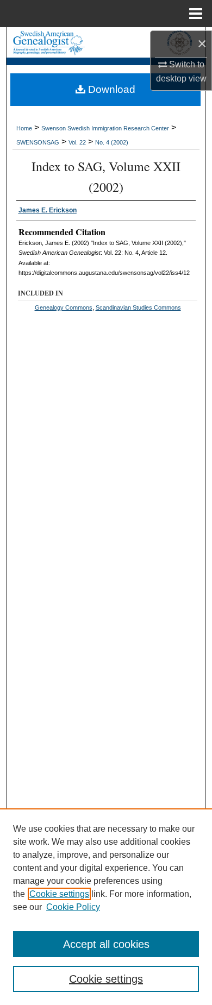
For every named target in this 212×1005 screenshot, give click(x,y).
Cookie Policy (73, 907)
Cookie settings (59, 894)
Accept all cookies (106, 944)
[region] (106, 906)
